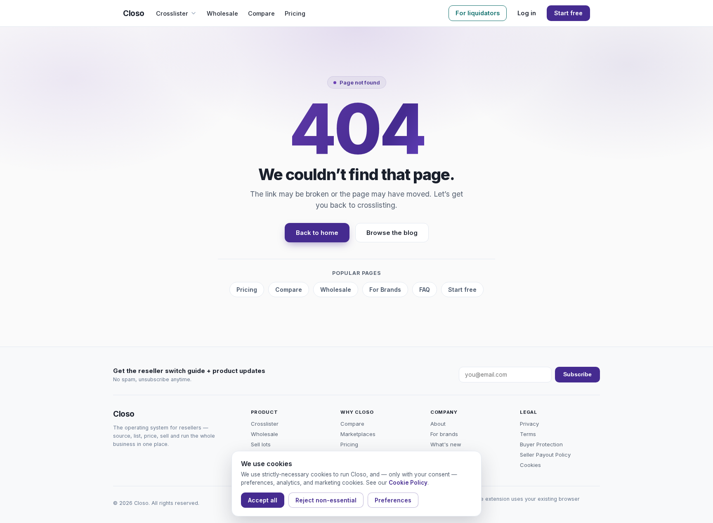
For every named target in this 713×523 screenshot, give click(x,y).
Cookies (530, 465)
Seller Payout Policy (545, 454)
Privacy (529, 423)
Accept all (262, 500)
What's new (445, 444)
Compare (261, 13)
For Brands (385, 289)
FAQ (424, 289)
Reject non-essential (325, 500)
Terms (528, 434)
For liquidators (478, 12)
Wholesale (222, 13)
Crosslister (172, 13)
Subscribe (577, 374)
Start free (568, 12)
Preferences (393, 500)
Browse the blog (392, 233)
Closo (133, 13)
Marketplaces (357, 434)
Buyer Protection (541, 444)
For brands (444, 434)
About (438, 423)
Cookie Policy (408, 482)
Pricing (295, 13)
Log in (526, 12)
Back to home (317, 233)
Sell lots (261, 444)
